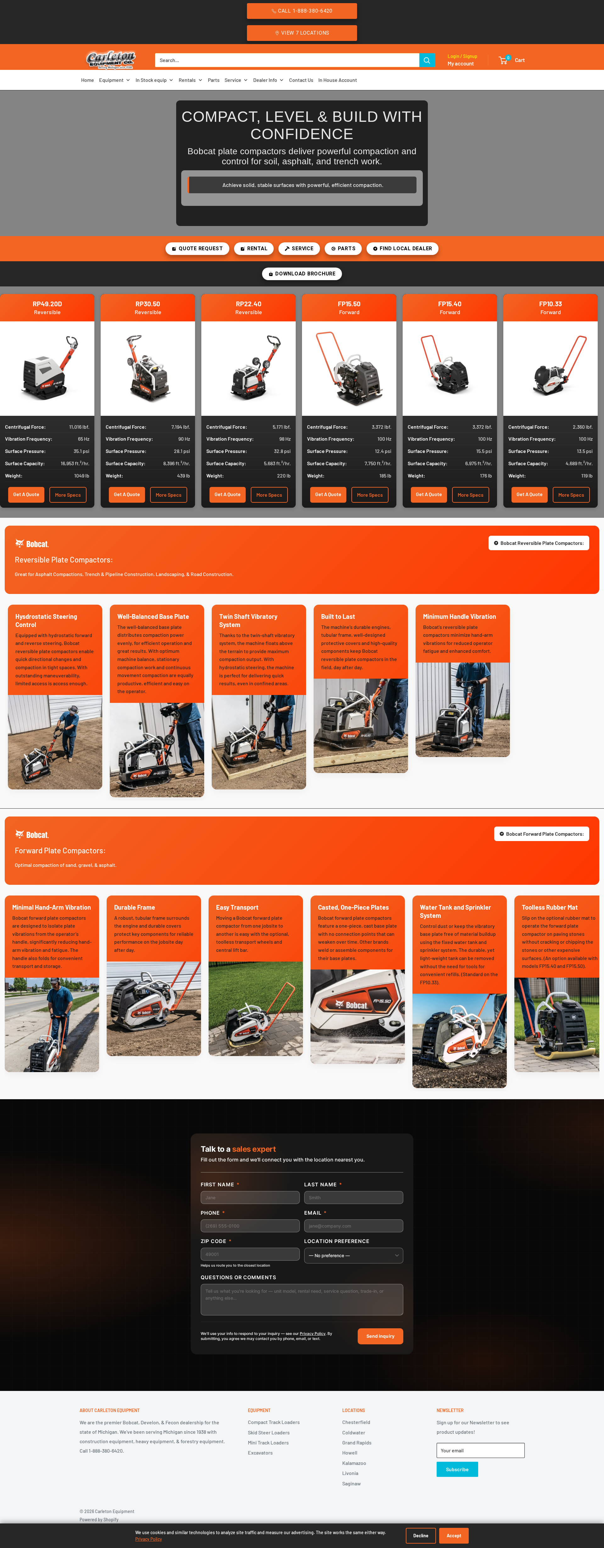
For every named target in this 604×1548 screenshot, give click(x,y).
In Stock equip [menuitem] (151, 80)
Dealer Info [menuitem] (265, 80)
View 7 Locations (305, 33)
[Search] (427, 60)
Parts (347, 248)
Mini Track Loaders (268, 1442)
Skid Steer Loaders (269, 1432)
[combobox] (287, 60)
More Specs (68, 495)
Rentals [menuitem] (187, 80)
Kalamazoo (354, 1463)
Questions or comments (238, 1277)
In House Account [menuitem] (337, 80)
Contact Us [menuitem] (301, 80)
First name (220, 1184)
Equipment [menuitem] (111, 80)
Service (302, 248)
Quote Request (201, 248)
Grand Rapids (357, 1442)
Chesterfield (356, 1422)
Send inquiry (380, 1336)
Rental (257, 248)
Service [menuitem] (233, 80)
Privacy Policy (313, 1333)
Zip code (216, 1241)
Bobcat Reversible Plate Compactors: (542, 543)
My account (461, 63)
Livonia (350, 1473)
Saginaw (351, 1483)
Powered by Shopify (99, 1519)
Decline (420, 1535)
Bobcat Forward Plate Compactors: (545, 834)
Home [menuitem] (87, 80)
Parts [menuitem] (214, 80)
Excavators (260, 1452)
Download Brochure (305, 274)
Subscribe (457, 1469)
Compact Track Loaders (274, 1422)
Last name (323, 1184)
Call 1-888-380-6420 (305, 11)
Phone (213, 1213)
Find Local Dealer (406, 248)
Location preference (337, 1241)
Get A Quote (26, 494)
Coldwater (353, 1432)
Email (315, 1213)
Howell (349, 1452)
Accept (454, 1535)
